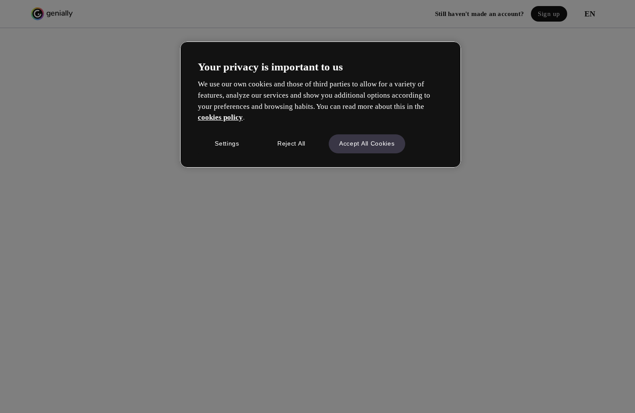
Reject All (291, 143)
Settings (227, 143)
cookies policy (220, 117)
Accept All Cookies (367, 143)
